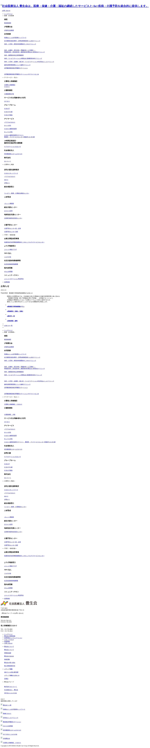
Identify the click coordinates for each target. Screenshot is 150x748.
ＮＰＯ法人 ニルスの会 (10, 734)
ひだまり (7, 101)
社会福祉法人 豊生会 (11, 690)
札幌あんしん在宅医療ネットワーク (15, 37)
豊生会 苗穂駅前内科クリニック (23, 58)
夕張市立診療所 (9, 30)
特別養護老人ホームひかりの (12, 730)
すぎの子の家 (8, 112)
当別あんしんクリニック (29, 61)
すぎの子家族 (8, 115)
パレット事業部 (9, 203)
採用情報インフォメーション (13, 638)
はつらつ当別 (8, 211)
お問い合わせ (8, 643)
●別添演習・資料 (12, 321)
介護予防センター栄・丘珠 (12, 228)
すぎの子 (7, 108)
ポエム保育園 (8, 271)
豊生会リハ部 (7, 705)
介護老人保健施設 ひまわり (13, 404)
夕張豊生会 (6, 738)
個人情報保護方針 (9, 666)
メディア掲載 (8, 669)
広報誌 (6, 678)
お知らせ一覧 (8, 325)
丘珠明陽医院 (14, 55)
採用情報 (7, 282)
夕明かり (7, 183)
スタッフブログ (9, 639)
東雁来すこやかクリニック (20, 44)
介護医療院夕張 (9, 94)
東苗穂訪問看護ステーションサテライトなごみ (21, 74)
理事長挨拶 (7, 653)
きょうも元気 (8, 132)
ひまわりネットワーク (11, 173)
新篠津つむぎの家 (30, 442)
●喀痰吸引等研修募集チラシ (15, 306)
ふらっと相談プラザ (10, 249)
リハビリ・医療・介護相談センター (15, 506)
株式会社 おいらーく (10, 686)
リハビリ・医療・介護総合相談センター (16, 193)
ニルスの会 (7, 257)
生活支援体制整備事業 (11, 264)
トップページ (8, 14)
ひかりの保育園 (8, 726)
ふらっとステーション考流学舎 (14, 279)
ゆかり (6, 179)
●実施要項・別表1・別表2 (15, 311)
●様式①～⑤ (11, 316)
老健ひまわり (7, 713)
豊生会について (9, 646)
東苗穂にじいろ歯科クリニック (17, 65)
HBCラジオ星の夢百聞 (11, 672)
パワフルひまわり (9, 122)
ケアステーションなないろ (12, 146)
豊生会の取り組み (9, 662)
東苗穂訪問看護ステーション (16, 68)
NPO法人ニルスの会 (10, 693)
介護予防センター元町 (11, 231)
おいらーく (7, 161)
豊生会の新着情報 (9, 636)
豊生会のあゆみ (9, 656)
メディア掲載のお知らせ (11, 675)
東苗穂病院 (7, 23)
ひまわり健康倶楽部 (10, 128)
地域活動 (7, 659)
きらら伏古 (7, 125)
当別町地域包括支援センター (13, 218)
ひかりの (13, 154)
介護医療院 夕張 (9, 414)
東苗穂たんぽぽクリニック (22, 41)
